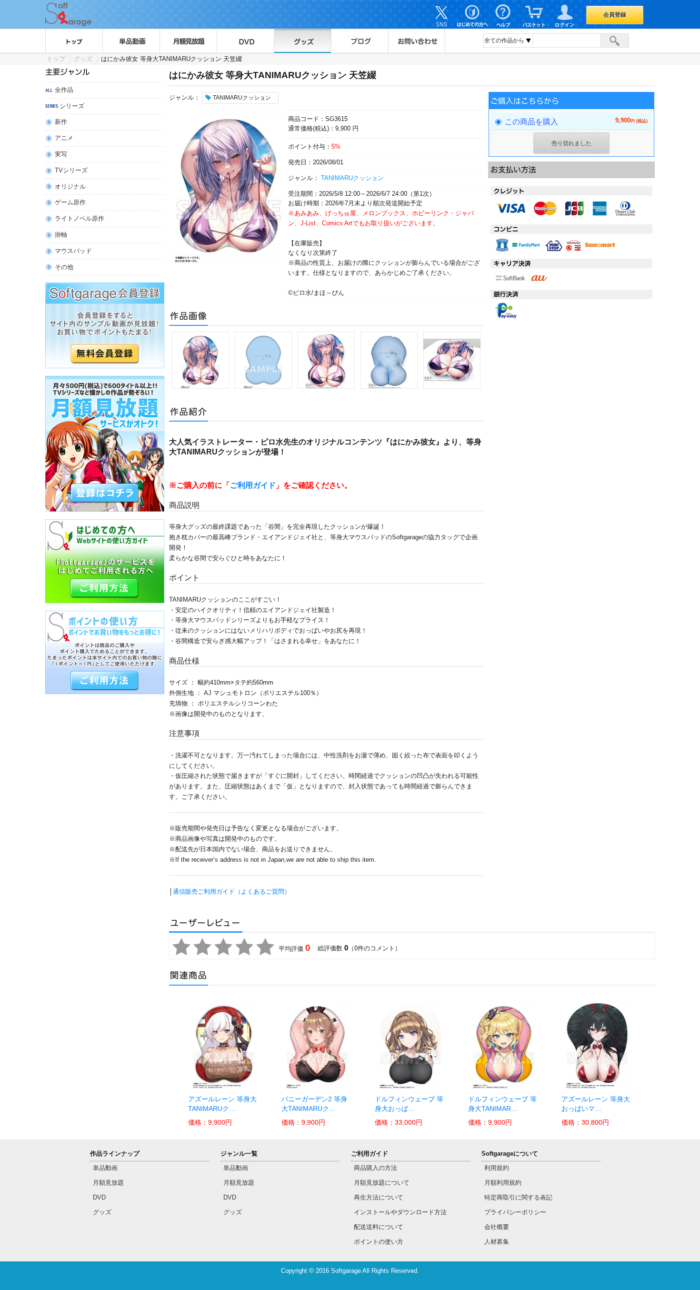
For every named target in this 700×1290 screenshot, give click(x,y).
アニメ (64, 137)
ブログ (359, 41)
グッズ (302, 41)
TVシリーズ (71, 170)
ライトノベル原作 (79, 218)
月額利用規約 (502, 1182)
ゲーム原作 (70, 202)
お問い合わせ (416, 41)
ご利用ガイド (253, 485)
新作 (61, 121)
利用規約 (496, 1167)
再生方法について (378, 1197)
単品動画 (131, 41)
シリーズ (72, 106)
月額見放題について (382, 1182)
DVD (245, 41)
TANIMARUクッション (352, 177)
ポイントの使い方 (378, 1241)
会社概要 (496, 1226)
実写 (61, 154)
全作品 (64, 89)
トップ (73, 41)
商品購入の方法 (375, 1167)
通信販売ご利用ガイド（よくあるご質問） (231, 891)
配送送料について (378, 1226)
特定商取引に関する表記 (518, 1197)
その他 (64, 267)
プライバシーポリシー (515, 1212)
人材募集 (496, 1241)
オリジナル (70, 186)
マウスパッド (73, 250)
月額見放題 (188, 41)
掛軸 (61, 234)
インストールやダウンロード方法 (400, 1212)
